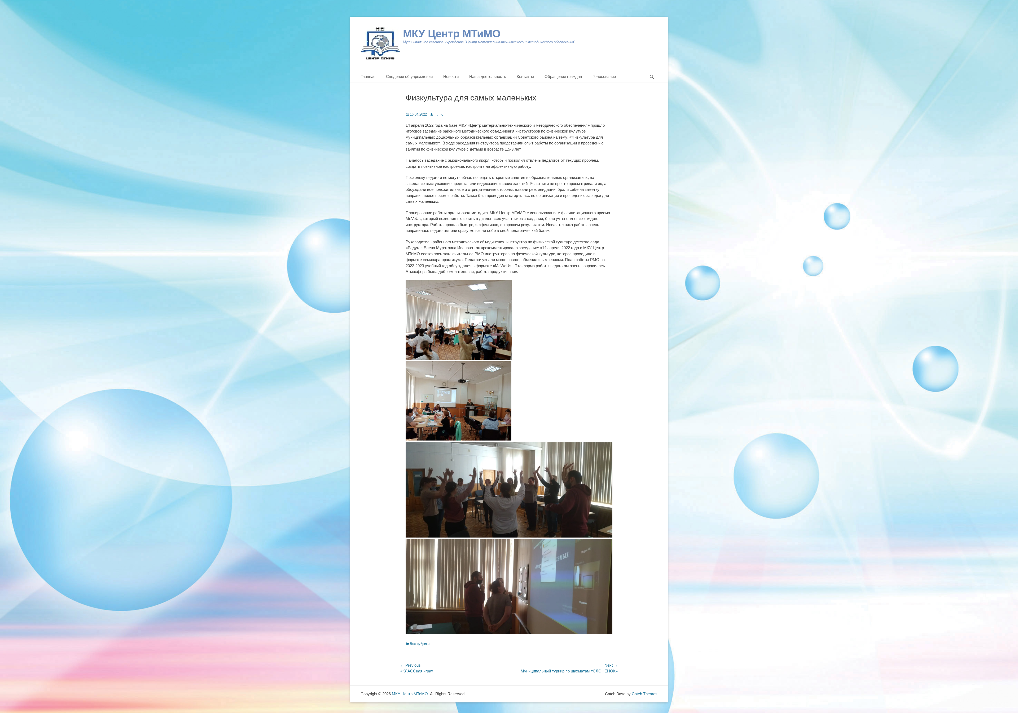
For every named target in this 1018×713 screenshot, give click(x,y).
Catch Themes (644, 694)
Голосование (604, 76)
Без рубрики (419, 644)
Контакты (525, 76)
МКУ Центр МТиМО (452, 33)
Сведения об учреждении (409, 76)
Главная (368, 76)
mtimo (438, 114)
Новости (451, 76)
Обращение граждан (563, 76)
